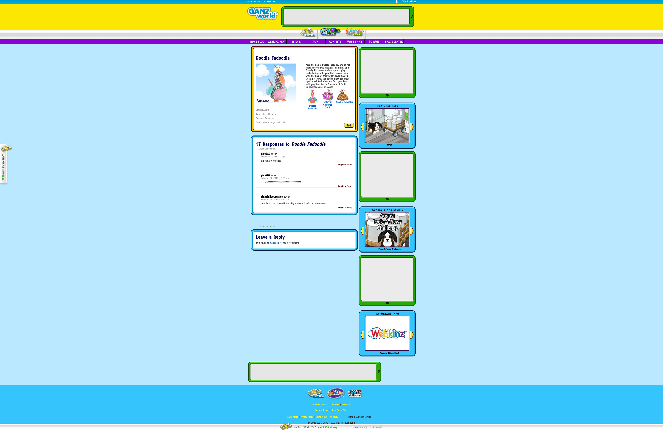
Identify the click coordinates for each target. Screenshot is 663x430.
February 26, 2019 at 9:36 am (275, 177)
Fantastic (269, 118)
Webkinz (335, 404)
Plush (264, 113)
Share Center (394, 42)
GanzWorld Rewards (319, 404)
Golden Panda (389, 145)
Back (349, 125)
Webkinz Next (277, 42)
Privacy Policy (307, 416)
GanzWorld (347, 404)
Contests (335, 42)
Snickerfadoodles (344, 101)
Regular (272, 113)
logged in (274, 242)
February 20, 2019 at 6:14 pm (275, 199)
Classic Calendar (389, 249)
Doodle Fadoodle (312, 107)
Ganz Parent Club (339, 410)
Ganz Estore (270, 1)
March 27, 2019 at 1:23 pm (273, 156)
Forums (374, 42)
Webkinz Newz (330, 32)
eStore (296, 42)
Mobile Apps (355, 42)
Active (266, 109)
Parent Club (354, 32)
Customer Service (363, 416)
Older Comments (265, 148)
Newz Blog (257, 42)
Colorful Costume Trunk (327, 104)
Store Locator (389, 353)
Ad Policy (334, 416)
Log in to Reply (345, 164)
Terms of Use (321, 416)
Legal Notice (292, 416)
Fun (315, 42)
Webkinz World (253, 1)
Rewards (308, 32)
